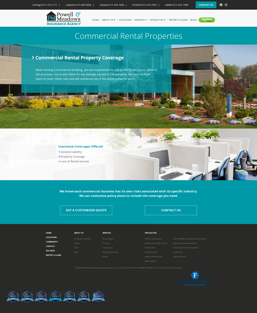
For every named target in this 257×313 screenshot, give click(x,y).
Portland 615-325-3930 (144, 4)
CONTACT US (206, 4)
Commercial (107, 247)
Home (95, 19)
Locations (125, 19)
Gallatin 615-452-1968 (176, 4)
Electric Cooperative (153, 239)
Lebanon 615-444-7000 (111, 4)
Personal (106, 243)
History (77, 243)
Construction (150, 247)
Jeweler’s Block (179, 256)
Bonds (105, 256)
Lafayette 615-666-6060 (78, 4)
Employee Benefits (110, 252)
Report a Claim (178, 19)
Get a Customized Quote (86, 210)
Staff (76, 247)
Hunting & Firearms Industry (185, 243)
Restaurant (177, 252)
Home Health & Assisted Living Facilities (189, 239)
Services (140, 19)
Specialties (156, 19)
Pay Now (205, 19)
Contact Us (171, 210)
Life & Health (107, 239)
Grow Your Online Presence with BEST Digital (133, 268)
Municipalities (150, 261)
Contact (50, 246)
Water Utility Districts (153, 256)
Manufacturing (151, 252)
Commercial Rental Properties (185, 247)
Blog (193, 19)
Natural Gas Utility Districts (156, 243)
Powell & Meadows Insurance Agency (97, 268)
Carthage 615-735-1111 (44, 4)
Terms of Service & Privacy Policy (168, 268)
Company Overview (82, 239)
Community (52, 242)
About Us (107, 19)
